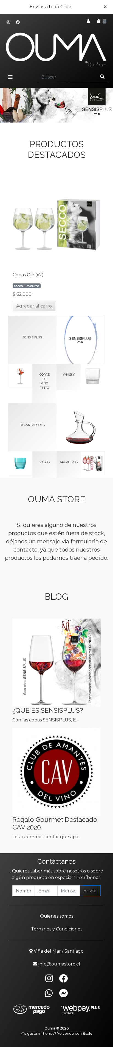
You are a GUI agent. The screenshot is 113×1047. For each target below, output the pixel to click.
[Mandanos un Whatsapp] (49, 993)
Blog (56, 596)
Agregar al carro (34, 306)
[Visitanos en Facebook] (17, 22)
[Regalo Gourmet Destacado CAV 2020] (56, 772)
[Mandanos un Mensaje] (63, 993)
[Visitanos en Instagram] (8, 22)
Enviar (90, 890)
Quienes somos (56, 916)
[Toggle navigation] (10, 77)
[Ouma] (56, 49)
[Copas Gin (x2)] (56, 224)
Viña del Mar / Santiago (58, 951)
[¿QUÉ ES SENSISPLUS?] (56, 663)
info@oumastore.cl (58, 964)
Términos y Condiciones (56, 929)
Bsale (87, 1033)
